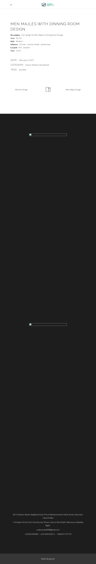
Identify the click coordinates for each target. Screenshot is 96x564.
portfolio (22, 69)
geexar (52, 558)
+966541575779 (64, 534)
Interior (29, 65)
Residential (44, 65)
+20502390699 (31, 534)
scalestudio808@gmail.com (48, 529)
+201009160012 (47, 534)
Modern (35, 65)
